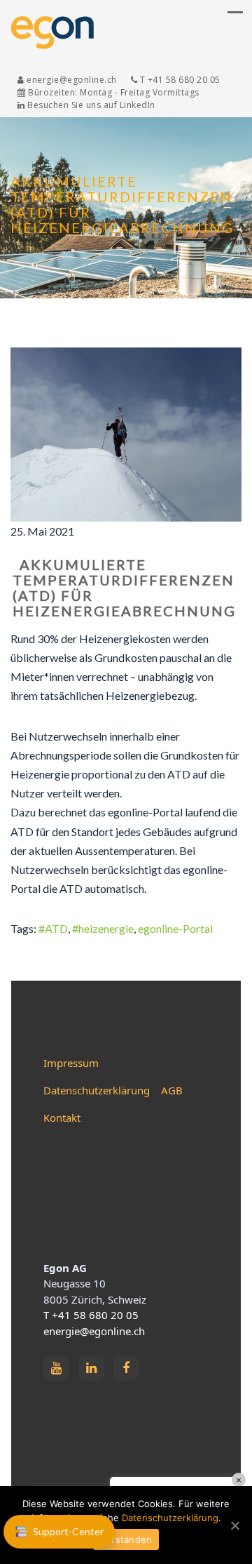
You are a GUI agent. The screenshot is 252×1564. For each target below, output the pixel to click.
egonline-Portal (175, 928)
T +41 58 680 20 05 (91, 1315)
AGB (172, 1090)
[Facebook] (126, 1368)
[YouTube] (56, 1368)
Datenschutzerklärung (96, 1090)
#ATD (53, 928)
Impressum (71, 1063)
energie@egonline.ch (94, 1331)
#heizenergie (103, 928)
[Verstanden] (234, 1525)
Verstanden (126, 1539)
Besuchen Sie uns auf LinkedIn (90, 105)
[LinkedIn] (91, 1368)
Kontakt (61, 1118)
